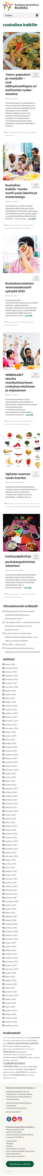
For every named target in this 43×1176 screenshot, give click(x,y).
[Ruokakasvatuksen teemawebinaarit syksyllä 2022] (21, 254)
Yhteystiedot (11, 1141)
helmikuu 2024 (11, 758)
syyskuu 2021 (10, 863)
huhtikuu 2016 (11, 1022)
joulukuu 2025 (11, 683)
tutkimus (6, 1075)
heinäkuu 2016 (11, 1010)
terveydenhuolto (17, 228)
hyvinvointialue (26, 1038)
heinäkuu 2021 (11, 871)
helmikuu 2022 (11, 845)
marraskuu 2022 (11, 811)
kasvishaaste (7, 1040)
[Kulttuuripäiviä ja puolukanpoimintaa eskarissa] (21, 533)
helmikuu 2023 (11, 800)
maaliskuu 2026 (11, 675)
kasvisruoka (15, 1040)
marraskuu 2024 (11, 728)
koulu (11, 225)
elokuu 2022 (10, 822)
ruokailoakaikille (13, 1060)
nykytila (29, 1054)
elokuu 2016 (10, 1006)
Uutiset (15, 98)
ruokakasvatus (8, 228)
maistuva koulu (30, 1049)
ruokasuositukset (9, 1069)
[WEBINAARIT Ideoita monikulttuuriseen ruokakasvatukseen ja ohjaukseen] (21, 351)
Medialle (9, 1143)
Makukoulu (9, 1051)
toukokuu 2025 (11, 705)
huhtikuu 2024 (11, 751)
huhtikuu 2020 (11, 927)
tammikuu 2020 (11, 939)
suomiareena (12, 1072)
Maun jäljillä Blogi (18, 482)
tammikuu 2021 (11, 894)
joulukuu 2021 (11, 852)
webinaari (15, 325)
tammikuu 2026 (11, 679)
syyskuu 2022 (10, 818)
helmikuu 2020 (11, 935)
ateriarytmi (9, 322)
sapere (5, 1072)
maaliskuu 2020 (11, 931)
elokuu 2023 (10, 781)
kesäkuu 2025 (10, 702)
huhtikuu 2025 (11, 709)
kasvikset (14, 322)
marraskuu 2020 (11, 901)
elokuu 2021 (10, 867)
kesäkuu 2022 (10, 830)
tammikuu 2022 (11, 848)
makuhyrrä (26, 503)
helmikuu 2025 (11, 717)
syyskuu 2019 (10, 946)
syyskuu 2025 (10, 694)
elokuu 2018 (10, 976)
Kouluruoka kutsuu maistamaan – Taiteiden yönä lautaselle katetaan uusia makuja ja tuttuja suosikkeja (21, 637)
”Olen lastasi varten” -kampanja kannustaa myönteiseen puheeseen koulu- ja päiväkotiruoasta (22, 626)
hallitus (14, 1037)
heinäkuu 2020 (11, 916)
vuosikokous (30, 1075)
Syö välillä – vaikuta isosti (15, 644)
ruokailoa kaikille (9, 135)
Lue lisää (32, 218)
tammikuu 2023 (11, 803)
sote (14, 424)
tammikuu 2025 (11, 721)
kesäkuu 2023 (10, 784)
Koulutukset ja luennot (15, 1148)
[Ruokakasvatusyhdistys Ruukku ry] (21, 6)
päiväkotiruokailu (10, 1057)
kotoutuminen (19, 503)
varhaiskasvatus (26, 228)
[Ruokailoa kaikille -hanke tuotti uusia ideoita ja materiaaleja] (21, 161)
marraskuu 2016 (11, 995)
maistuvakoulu (19, 1049)
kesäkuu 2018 (10, 980)
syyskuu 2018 (10, 973)
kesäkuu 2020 (10, 920)
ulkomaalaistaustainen (34, 506)
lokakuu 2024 (10, 732)
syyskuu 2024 (10, 736)
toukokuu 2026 (11, 668)
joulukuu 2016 (11, 991)
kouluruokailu (30, 1043)
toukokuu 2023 (11, 788)
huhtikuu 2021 (11, 882)
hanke (7, 225)
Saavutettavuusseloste (15, 1156)
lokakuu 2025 (10, 690)
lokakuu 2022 (10, 815)
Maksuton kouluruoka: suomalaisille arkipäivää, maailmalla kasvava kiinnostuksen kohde (20, 615)
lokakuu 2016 (10, 999)
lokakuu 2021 (10, 860)
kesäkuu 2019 (10, 950)
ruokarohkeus (24, 1066)
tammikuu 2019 (11, 961)
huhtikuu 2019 (11, 954)
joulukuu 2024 (11, 724)
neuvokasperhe (21, 1054)
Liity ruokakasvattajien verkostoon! (20, 1151)
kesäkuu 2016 (10, 1014)
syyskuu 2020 (10, 909)
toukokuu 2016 (11, 1018)
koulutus (17, 1046)
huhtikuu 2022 (11, 837)
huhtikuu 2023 (11, 792)
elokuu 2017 (10, 988)
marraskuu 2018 (11, 969)
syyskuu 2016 (10, 1003)
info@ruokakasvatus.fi (15, 1129)
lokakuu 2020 (10, 905)
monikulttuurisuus (21, 132)
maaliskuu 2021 (11, 886)
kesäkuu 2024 (10, 743)
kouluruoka (21, 322)
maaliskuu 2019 (11, 958)
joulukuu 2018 (11, 965)
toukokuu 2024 (11, 747)
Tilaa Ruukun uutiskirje (20, 1164)
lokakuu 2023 (10, 773)
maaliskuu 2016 (11, 1025)
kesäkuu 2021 (10, 875)
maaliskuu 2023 (11, 796)
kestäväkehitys (32, 1040)
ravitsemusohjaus (31, 132)
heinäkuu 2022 (11, 826)
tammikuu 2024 (11, 762)
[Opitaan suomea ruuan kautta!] (21, 450)
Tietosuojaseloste (13, 1153)
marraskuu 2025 (11, 687)
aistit (4, 1037)
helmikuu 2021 (11, 890)
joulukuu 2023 (11, 766)
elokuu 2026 (10, 664)
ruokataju (19, 1069)
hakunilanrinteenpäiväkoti (13, 594)
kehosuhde (23, 1040)
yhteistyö (13, 1078)
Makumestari (21, 1052)
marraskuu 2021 (11, 856)
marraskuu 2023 (11, 769)
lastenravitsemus (8, 1049)
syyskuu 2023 (10, 777)
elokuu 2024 (10, 739)
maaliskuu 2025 (11, 713)
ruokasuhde (32, 1066)
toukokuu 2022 (11, 833)
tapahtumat (21, 1072)
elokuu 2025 (10, 698)
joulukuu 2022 (11, 807)
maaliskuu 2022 (11, 841)
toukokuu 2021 (11, 879)
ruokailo (7, 506)
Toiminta (9, 1146)
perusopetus (19, 421)
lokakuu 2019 (10, 943)
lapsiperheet (25, 1046)
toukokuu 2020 (11, 924)
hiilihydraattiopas (11, 132)
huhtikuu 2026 (11, 672)
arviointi (9, 1038)
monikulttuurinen (11, 421)
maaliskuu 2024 (11, 754)
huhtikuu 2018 (11, 984)
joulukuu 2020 (11, 897)
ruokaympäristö (29, 1069)
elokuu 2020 (10, 912)
